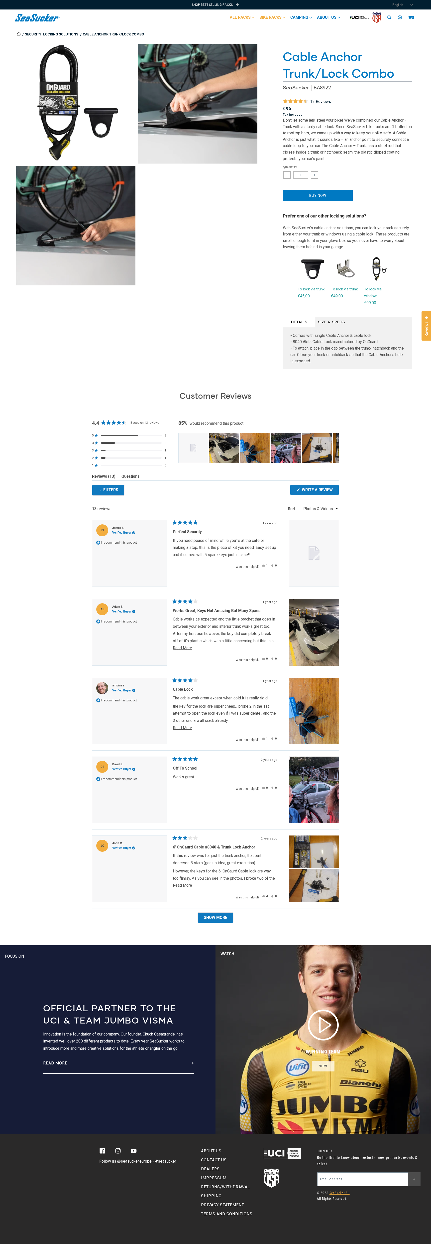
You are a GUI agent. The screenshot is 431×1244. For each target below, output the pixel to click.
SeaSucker (296, 87)
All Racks (241, 17)
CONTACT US (214, 1160)
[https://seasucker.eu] (19, 34)
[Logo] (37, 17)
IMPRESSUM (213, 1178)
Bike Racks (271, 17)
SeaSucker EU (339, 1193)
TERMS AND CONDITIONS (226, 1214)
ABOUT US (211, 1151)
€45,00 (304, 296)
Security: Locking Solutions (51, 34)
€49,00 (337, 296)
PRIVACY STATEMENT (222, 1205)
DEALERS (210, 1169)
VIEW (323, 1066)
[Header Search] (391, 17)
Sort (292, 508)
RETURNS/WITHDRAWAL (225, 1187)
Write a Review (320, 491)
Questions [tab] (130, 477)
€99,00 (370, 302)
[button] (410, 17)
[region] (258, 448)
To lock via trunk (311, 289)
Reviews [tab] (103, 477)
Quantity (290, 167)
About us (327, 17)
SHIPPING (211, 1196)
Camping (299, 17)
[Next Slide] (335, 448)
